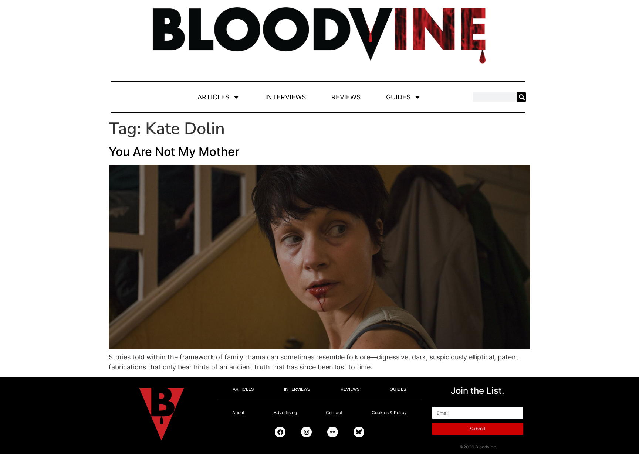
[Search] (521, 97)
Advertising (285, 412)
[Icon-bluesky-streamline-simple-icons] (359, 432)
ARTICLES (213, 97)
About (238, 412)
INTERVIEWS (285, 97)
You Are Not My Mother (174, 151)
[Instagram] (306, 432)
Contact (334, 412)
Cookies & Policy (389, 412)
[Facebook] (280, 432)
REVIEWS (346, 97)
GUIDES (398, 97)
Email (440, 403)
